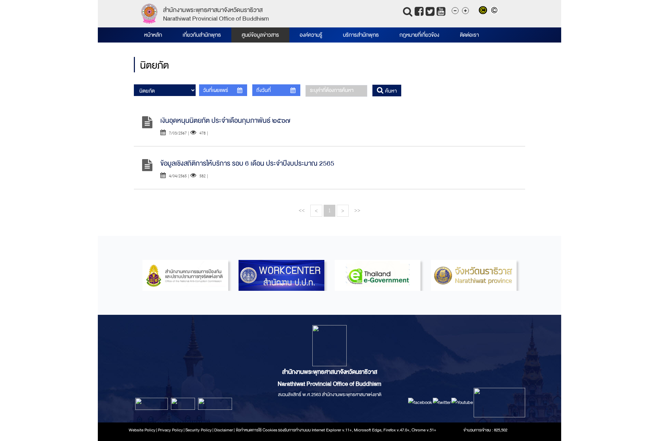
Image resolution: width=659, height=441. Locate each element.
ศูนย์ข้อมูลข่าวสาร (260, 35)
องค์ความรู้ (311, 35)
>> (357, 210)
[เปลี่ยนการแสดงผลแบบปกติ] (495, 11)
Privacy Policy (170, 430)
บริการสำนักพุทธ (361, 35)
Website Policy (142, 430)
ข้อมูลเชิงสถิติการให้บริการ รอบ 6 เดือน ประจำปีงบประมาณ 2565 (247, 163)
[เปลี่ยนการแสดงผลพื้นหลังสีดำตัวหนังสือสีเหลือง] (484, 11)
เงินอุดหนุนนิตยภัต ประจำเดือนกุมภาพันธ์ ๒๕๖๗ (225, 121)
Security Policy (198, 430)
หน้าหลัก (153, 35)
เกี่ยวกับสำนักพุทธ (202, 35)
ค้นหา (390, 90)
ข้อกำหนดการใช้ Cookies (256, 430)
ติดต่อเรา (469, 35)
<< (302, 210)
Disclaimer (224, 430)
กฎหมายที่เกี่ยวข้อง (419, 35)
